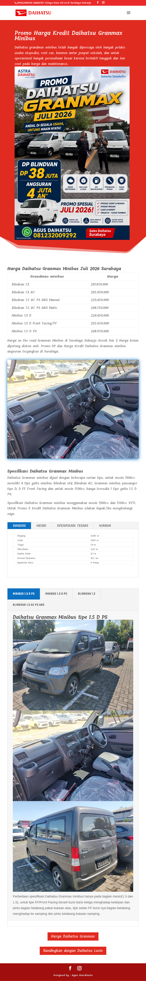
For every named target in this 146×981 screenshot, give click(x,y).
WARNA (105, 525)
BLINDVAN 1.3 (86, 594)
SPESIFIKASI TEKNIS (72, 525)
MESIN (41, 525)
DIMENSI (19, 525)
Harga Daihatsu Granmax (73, 936)
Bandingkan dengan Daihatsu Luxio (73, 951)
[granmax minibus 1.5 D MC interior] (73, 457)
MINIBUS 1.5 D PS (24, 594)
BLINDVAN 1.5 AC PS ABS (28, 605)
